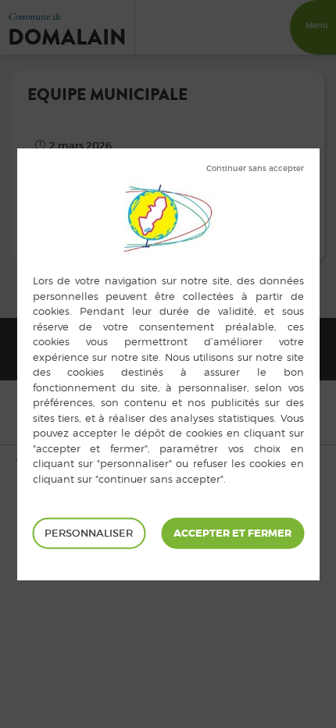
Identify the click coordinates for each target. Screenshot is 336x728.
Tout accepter (232, 533)
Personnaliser (89, 533)
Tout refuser (255, 168)
